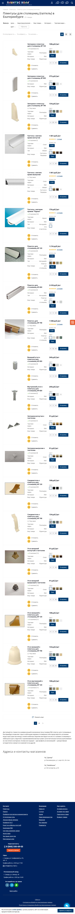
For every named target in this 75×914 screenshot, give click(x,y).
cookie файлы (17, 909)
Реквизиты (42, 825)
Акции (41, 814)
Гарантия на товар (63, 814)
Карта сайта (13, 891)
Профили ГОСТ (8, 822)
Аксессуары (6, 833)
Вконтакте (7, 885)
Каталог (6, 806)
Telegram (12, 885)
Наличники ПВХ (8, 828)
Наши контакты (13, 844)
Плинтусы (6, 809)
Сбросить (24, 26)
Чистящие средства (9, 836)
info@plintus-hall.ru (11, 866)
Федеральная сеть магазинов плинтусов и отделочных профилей (18, 4)
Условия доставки (63, 811)
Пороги (5, 811)
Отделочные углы (9, 817)
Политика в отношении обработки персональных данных (37, 905)
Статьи (41, 811)
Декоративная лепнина (10, 820)
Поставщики (43, 822)
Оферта (37, 899)
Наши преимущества (45, 817)
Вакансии (42, 820)
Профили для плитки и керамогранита (15, 814)
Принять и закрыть (65, 910)
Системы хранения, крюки (11, 831)
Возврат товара (62, 817)
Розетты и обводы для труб (12, 825)
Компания (42, 806)
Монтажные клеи (8, 839)
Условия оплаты (62, 809)
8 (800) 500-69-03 (14, 846)
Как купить (61, 806)
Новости (41, 809)
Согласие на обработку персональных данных (37, 902)
